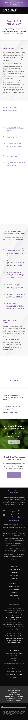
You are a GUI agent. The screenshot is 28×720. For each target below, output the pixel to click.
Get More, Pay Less (14, 586)
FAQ (8, 409)
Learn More (14, 442)
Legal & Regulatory (14, 688)
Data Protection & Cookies (14, 690)
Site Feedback (10, 700)
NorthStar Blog (14, 575)
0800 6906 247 (17, 666)
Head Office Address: (14, 650)
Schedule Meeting (14, 598)
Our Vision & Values (14, 581)
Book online (18, 671)
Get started (12, 412)
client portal (11, 339)
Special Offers (14, 572)
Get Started (14, 380)
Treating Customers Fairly (14, 694)
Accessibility (18, 700)
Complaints (20, 696)
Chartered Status (14, 595)
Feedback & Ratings (14, 583)
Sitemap (20, 698)
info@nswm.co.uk (15, 668)
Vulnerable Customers (10, 696)
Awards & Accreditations (14, 569)
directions (8, 663)
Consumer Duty (14, 692)
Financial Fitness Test (14, 589)
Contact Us (14, 578)
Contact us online (17, 674)
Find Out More (14, 475)
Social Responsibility (10, 698)
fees (23, 403)
